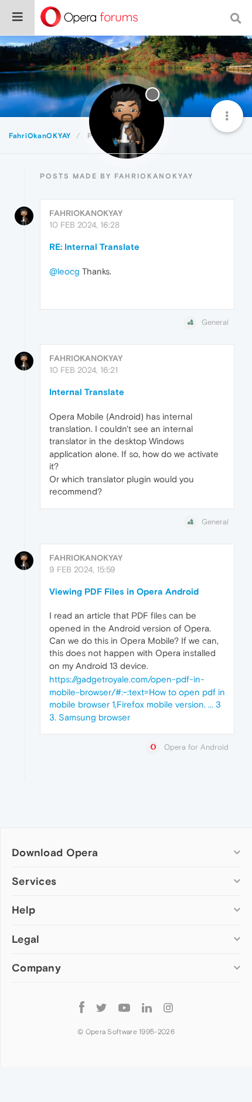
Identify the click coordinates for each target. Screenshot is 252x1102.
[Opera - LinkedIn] (147, 1007)
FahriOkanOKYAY (85, 213)
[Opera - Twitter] (101, 1007)
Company (36, 968)
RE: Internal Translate (94, 247)
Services (34, 881)
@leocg (64, 271)
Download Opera (55, 852)
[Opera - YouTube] (124, 1007)
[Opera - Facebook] (81, 1007)
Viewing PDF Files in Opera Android (124, 591)
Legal (26, 939)
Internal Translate (86, 392)
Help (23, 910)
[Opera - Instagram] (168, 1007)
